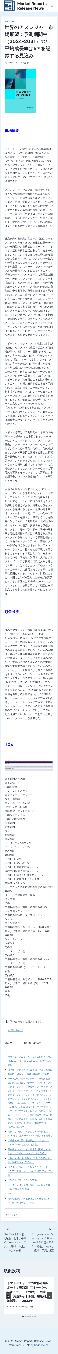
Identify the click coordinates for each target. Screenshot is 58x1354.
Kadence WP (42, 1345)
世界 (10, 1193)
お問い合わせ (15, 1030)
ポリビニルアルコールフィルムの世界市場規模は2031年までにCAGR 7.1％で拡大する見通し (30, 1060)
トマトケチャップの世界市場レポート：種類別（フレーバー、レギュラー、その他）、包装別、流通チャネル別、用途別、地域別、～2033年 (28, 1292)
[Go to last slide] (8, 1295)
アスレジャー (13, 1215)
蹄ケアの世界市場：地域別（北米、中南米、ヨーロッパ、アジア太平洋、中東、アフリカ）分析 (15, 1240)
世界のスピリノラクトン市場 (22, 1180)
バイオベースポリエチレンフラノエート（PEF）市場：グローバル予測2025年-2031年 (30, 1171)
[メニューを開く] (51, 6)
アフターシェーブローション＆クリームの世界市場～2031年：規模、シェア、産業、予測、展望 (43, 1240)
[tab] (23, 1316)
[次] (49, 1295)
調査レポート (10, 21)
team (10, 62)
